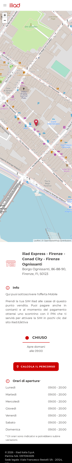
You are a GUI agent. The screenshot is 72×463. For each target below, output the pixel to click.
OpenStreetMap (51, 240)
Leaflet (37, 240)
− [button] (5, 20)
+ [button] (5, 15)
